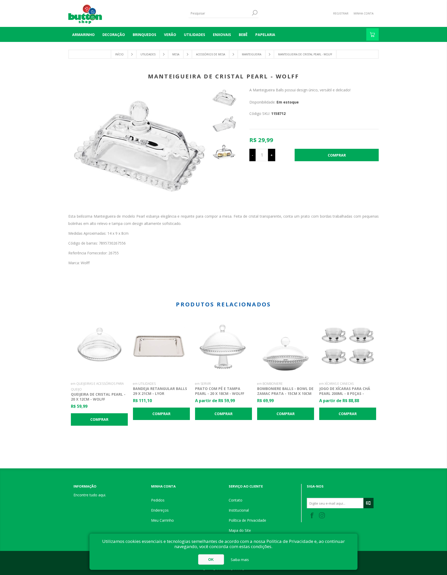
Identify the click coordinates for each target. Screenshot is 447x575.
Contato (235, 500)
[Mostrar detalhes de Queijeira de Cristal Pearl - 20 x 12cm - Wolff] (99, 346)
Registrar (340, 13)
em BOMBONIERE (270, 383)
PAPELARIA (265, 34)
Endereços (160, 510)
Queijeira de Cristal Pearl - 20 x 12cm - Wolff (98, 397)
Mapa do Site (240, 530)
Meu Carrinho (162, 520)
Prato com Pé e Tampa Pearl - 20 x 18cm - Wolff (219, 391)
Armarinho (83, 34)
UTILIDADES (194, 34)
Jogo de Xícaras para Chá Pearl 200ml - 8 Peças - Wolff (344, 393)
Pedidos (158, 500)
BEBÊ (243, 34)
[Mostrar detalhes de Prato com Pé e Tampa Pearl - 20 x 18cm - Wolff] (223, 346)
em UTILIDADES (144, 383)
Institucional (239, 510)
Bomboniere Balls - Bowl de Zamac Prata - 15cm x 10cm (285, 391)
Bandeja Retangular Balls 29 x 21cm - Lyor (160, 391)
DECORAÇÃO (113, 34)
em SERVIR (203, 383)
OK (211, 559)
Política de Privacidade (247, 520)
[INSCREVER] (368, 503)
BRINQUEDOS (144, 34)
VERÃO (170, 34)
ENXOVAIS (222, 34)
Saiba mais (240, 559)
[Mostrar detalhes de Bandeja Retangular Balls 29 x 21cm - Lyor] (161, 346)
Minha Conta (364, 13)
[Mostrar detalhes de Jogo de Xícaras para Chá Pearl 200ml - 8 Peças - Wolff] (347, 346)
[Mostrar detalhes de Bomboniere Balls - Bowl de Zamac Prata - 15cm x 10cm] (285, 346)
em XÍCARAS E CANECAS (336, 383)
